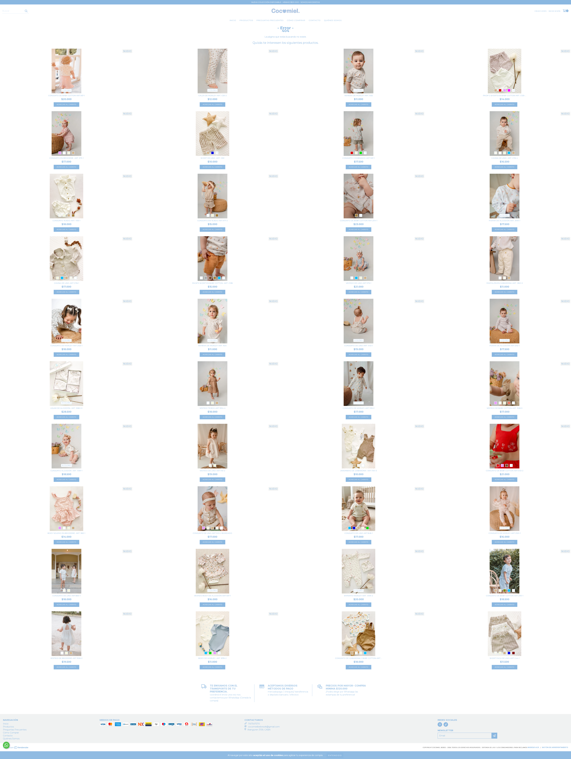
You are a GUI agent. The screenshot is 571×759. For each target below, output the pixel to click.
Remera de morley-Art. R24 (212, 345)
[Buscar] (26, 11)
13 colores (66, 403)
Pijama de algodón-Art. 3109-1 (504, 220)
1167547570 (254, 723)
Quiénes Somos (333, 20)
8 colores (504, 215)
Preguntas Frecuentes (270, 20)
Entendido (335, 755)
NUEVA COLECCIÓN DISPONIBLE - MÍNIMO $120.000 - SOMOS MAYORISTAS (285, 2)
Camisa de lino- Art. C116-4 (504, 158)
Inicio (233, 20)
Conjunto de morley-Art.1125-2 (358, 408)
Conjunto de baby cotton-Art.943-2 (504, 470)
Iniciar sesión (554, 11)
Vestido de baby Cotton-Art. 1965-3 (504, 408)
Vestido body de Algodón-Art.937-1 (212, 596)
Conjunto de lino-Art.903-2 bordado (212, 533)
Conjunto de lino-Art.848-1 (358, 533)
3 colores (504, 528)
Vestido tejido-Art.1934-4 (212, 408)
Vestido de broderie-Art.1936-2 (66, 658)
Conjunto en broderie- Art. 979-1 (66, 158)
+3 (365, 153)
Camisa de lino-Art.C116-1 (66, 283)
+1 (513, 403)
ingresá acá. (533, 747)
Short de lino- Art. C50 (212, 158)
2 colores (66, 90)
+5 (217, 153)
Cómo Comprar (296, 20)
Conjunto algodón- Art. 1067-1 (66, 470)
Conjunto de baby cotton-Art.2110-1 (504, 596)
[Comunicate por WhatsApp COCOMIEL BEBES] (6, 745)
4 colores (212, 90)
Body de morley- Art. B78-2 (212, 658)
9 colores (66, 340)
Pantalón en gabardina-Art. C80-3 (505, 283)
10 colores (66, 465)
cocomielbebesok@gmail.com (264, 726)
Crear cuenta (540, 11)
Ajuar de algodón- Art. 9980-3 (66, 408)
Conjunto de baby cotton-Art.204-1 (358, 220)
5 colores (504, 340)
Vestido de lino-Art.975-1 (358, 283)
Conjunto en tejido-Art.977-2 (212, 220)
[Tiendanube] (16, 748)
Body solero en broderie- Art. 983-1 (66, 533)
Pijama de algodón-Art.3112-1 (505, 345)
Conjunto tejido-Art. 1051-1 (66, 220)
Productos (246, 20)
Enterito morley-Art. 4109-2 (358, 596)
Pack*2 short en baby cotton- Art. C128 (212, 283)
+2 (513, 90)
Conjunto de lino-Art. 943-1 (358, 345)
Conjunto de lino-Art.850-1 (66, 596)
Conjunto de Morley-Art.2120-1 (504, 533)
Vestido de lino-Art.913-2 (212, 470)
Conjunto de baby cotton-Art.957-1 (66, 95)
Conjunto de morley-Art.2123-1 (66, 345)
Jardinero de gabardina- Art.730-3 (358, 470)
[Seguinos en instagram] (440, 724)
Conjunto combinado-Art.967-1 (358, 158)
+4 (361, 215)
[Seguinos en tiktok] (446, 724)
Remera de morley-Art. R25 (359, 95)
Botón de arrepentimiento (555, 747)
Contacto (315, 20)
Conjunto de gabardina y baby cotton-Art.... (358, 658)
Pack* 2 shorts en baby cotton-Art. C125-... (504, 95)
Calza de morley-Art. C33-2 (212, 95)
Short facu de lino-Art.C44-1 (505, 658)
